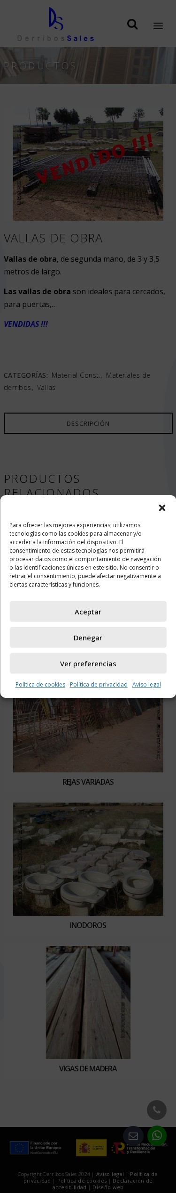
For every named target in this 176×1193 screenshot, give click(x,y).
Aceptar (88, 611)
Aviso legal (146, 684)
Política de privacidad (99, 684)
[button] (162, 507)
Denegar (88, 637)
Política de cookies (40, 684)
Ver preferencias (88, 663)
